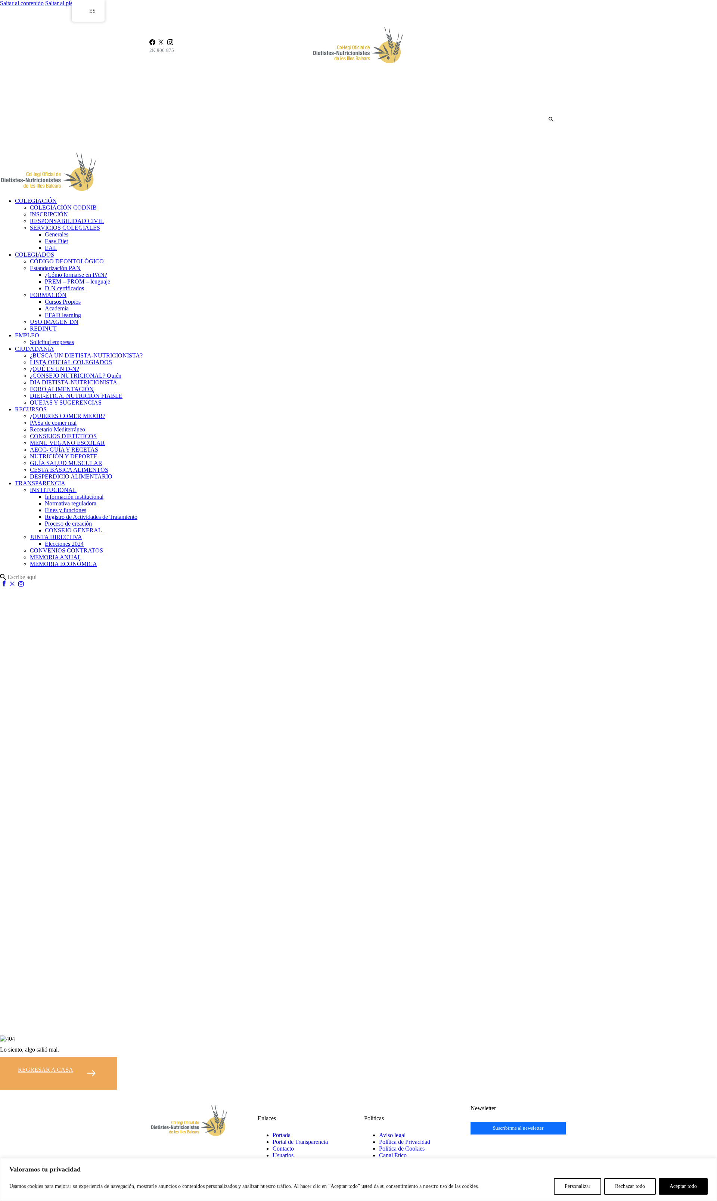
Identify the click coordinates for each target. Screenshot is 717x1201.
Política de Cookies (402, 1148)
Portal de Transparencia (300, 1142)
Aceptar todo (683, 1186)
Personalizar (577, 1186)
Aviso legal (392, 1135)
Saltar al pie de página (71, 3)
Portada (282, 1135)
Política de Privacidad (404, 1142)
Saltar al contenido (22, 3)
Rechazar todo (630, 1186)
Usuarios (283, 1155)
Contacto (283, 1148)
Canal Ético (393, 1155)
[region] (358, 1179)
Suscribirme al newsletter (518, 1128)
